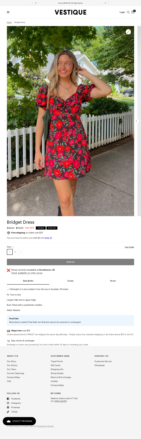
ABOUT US (12, 356)
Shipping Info (57, 369)
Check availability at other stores (27, 273)
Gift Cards (55, 365)
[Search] (128, 12)
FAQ (9, 381)
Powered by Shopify (45, 426)
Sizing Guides (57, 373)
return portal (60, 401)
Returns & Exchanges (61, 377)
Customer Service (103, 361)
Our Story (11, 361)
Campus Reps (13, 377)
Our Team (11, 369)
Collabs (54, 381)
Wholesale (99, 365)
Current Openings (15, 373)
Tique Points (57, 361)
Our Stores (12, 365)
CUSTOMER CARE (60, 356)
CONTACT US (101, 356)
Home (9, 22)
